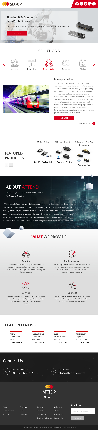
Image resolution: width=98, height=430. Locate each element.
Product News (38, 334)
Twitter (52, 397)
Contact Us (40, 411)
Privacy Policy (58, 414)
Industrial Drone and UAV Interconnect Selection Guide (60, 338)
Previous (3, 25)
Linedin (45, 397)
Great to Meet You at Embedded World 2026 (15, 338)
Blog (56, 334)
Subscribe (78, 418)
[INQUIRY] (81, 4)
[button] (94, 64)
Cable (22, 411)
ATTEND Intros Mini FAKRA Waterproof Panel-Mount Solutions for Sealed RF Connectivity (37, 338)
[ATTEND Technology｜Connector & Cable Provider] (12, 3)
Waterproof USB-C (63, 162)
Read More (64, 118)
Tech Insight (81, 334)
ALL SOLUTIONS (85, 123)
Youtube (49, 397)
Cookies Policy (59, 418)
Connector (23, 414)
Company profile (8, 411)
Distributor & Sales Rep (44, 418)
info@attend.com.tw (71, 373)
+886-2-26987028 (23, 373)
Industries (6, 414)
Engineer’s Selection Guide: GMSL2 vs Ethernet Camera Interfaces (82, 338)
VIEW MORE (17, 33)
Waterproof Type (84, 165)
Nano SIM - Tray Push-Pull (43, 162)
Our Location (41, 414)
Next (94, 25)
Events (12, 334)
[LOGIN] (77, 4)
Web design (66, 427)
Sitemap (57, 411)
